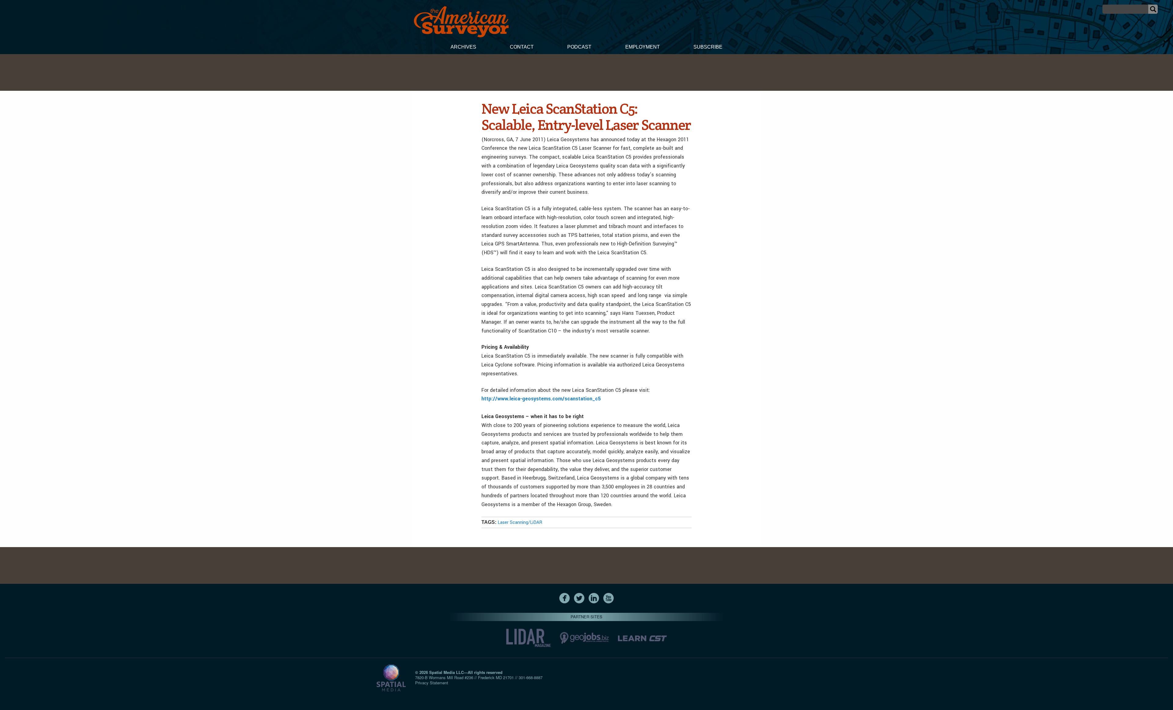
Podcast (579, 47)
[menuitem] (463, 47)
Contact (522, 47)
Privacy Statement (431, 683)
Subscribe (707, 47)
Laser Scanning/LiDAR (520, 522)
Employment (642, 47)
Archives (463, 47)
